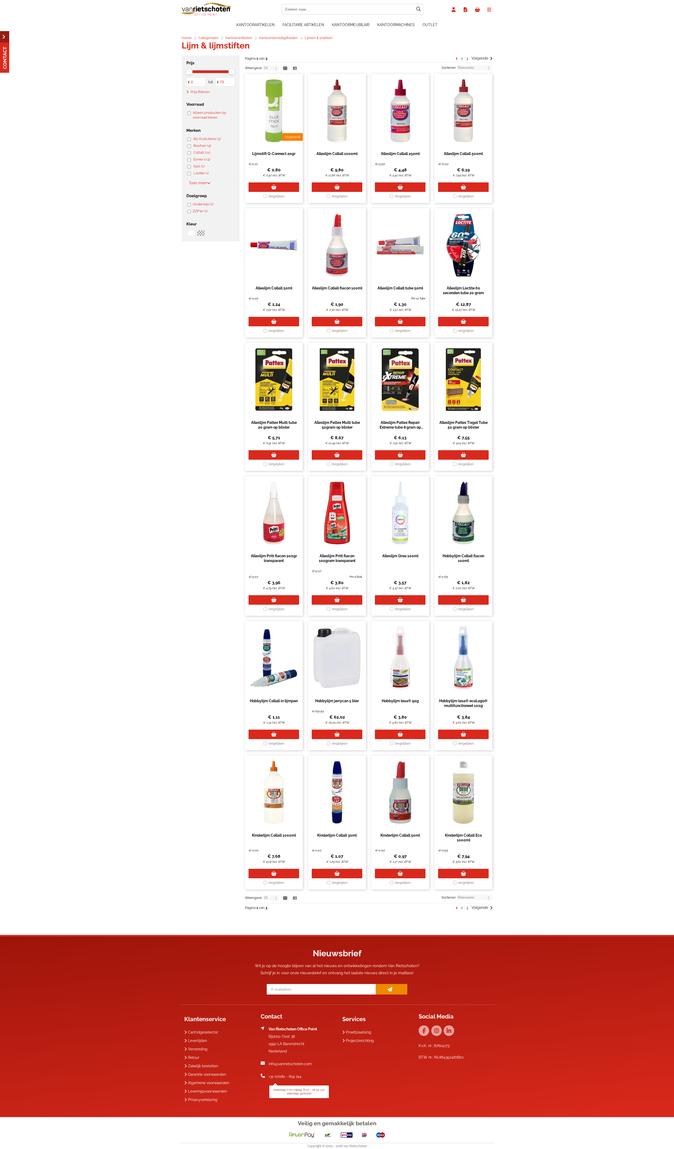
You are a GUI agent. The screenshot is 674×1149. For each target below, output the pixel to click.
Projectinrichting (360, 1041)
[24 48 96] (271, 68)
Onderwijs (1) (203, 204)
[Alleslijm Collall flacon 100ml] (337, 245)
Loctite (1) (201, 173)
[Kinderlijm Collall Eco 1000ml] (463, 792)
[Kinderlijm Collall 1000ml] (274, 792)
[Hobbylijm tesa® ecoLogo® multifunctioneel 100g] (463, 658)
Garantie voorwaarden (207, 1074)
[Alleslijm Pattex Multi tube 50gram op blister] (337, 379)
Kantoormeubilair (350, 25)
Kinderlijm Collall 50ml (400, 835)
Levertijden (197, 1041)
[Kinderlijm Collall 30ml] (337, 792)
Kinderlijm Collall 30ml (337, 835)
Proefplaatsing (358, 1032)
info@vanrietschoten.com (290, 1064)
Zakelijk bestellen (203, 1066)
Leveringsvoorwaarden (207, 1091)
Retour (193, 1057)
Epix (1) (199, 166)
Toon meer (198, 183)
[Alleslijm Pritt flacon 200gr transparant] (274, 513)
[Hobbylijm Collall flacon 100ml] (463, 513)
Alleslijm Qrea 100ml (400, 556)
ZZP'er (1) (200, 211)
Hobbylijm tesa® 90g (400, 701)
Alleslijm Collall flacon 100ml (337, 288)
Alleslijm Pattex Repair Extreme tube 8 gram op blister (400, 427)
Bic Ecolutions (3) (207, 139)
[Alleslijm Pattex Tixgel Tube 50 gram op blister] (463, 379)
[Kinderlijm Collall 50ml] (400, 792)
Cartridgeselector (203, 1032)
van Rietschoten (355, 1146)
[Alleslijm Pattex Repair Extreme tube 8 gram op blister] (400, 379)
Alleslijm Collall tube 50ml (400, 288)
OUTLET (430, 25)
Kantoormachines (396, 25)
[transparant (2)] (201, 233)
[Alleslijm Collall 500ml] (463, 111)
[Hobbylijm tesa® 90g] (400, 658)
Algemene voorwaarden (208, 1083)
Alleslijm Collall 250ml (400, 154)
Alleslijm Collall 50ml (274, 288)
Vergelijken (276, 196)
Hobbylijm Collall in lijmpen (274, 701)
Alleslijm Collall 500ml (463, 154)
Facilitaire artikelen (303, 25)
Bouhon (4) (202, 146)
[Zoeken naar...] (418, 9)
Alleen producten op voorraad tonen (209, 115)
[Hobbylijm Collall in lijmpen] (274, 658)
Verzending (197, 1049)
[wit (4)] (191, 233)
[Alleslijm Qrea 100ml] (400, 513)
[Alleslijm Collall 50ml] (274, 245)
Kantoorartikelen (255, 25)
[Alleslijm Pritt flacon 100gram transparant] (337, 513)
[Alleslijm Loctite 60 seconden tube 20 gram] (463, 245)
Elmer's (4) (202, 159)
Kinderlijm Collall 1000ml (274, 835)
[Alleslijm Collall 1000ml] (337, 111)
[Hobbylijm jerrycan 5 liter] (337, 658)
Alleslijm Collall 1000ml (337, 154)
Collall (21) (202, 152)
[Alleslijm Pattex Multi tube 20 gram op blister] (274, 379)
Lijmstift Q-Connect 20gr (273, 154)
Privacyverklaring (202, 1100)
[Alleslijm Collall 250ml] (400, 111)
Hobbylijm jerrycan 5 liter (337, 701)
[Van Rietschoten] (206, 14)
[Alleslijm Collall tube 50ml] (400, 245)
